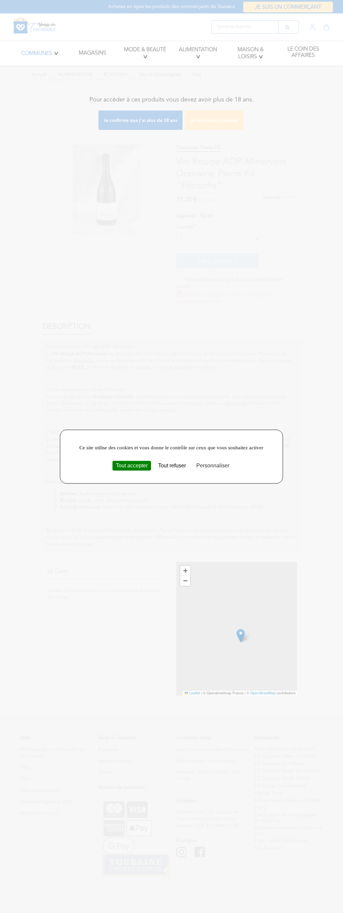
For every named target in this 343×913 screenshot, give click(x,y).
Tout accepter (132, 465)
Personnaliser (212, 465)
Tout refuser (172, 465)
